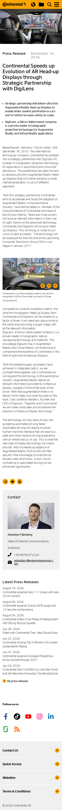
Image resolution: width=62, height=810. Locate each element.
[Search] (49, 4)
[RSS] (17, 729)
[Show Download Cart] (41, 4)
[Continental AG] (14, 4)
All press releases (17, 681)
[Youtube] (28, 716)
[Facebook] (6, 716)
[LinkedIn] (51, 716)
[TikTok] (17, 716)
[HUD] (31, 274)
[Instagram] (40, 716)
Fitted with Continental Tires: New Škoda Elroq (30, 632)
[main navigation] (56, 4)
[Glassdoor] (6, 729)
